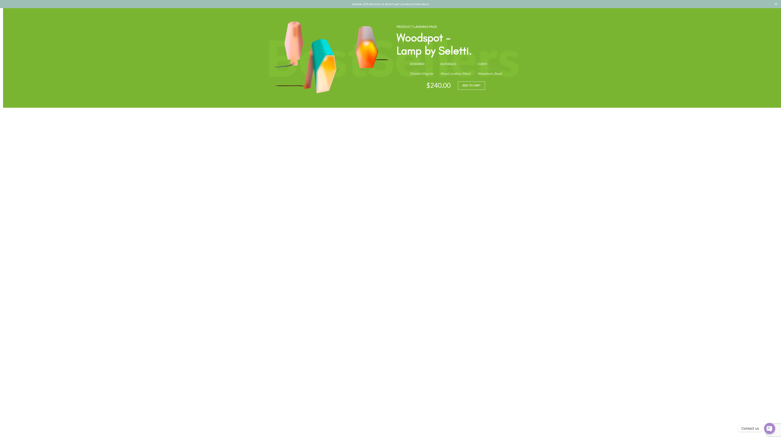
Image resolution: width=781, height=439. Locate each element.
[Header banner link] (384, 4)
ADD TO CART (471, 85)
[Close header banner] (776, 4)
